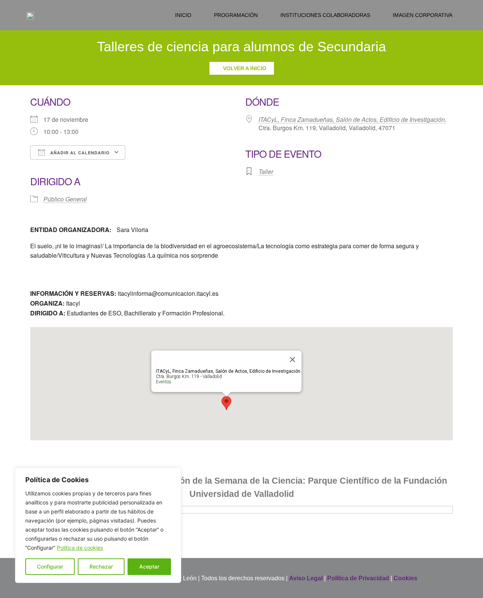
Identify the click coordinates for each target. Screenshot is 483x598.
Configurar (50, 566)
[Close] (292, 359)
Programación (236, 15)
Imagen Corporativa (422, 15)
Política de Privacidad (358, 578)
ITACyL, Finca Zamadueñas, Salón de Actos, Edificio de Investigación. (352, 119)
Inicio (183, 15)
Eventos (163, 381)
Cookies (405, 578)
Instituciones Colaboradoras (325, 15)
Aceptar (149, 566)
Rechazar (101, 566)
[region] (98, 525)
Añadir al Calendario (79, 152)
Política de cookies (80, 547)
